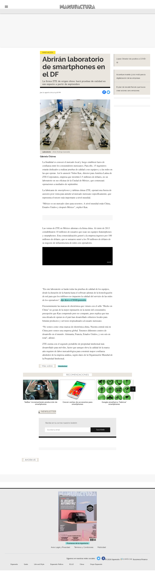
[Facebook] (104, 92)
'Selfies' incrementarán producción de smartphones (40, 403)
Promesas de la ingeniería (77, 543)
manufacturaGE (98, 558)
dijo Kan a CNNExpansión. (73, 299)
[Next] (133, 389)
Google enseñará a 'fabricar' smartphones (114, 403)
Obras (82, 564)
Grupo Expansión (96, 564)
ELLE (71, 564)
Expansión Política (56, 564)
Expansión (14, 564)
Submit (100, 429)
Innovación (47, 52)
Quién (26, 564)
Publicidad (102, 547)
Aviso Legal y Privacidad (60, 547)
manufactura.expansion (103, 558)
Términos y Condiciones (83, 547)
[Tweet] (108, 92)
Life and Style (39, 564)
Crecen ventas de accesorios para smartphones (77, 403)
